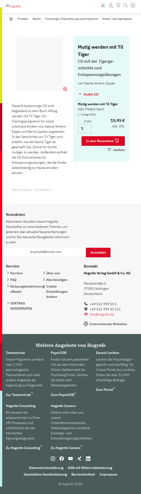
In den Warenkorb (100, 141)
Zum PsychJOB (62, 395)
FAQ (13, 280)
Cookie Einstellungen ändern (57, 291)
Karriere (16, 273)
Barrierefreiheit (83, 474)
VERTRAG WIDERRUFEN (21, 306)
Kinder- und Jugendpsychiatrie (121, 18)
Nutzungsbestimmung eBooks (27, 289)
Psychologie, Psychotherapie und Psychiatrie (71, 18)
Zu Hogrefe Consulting (23, 448)
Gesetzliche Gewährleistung (45, 474)
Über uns (53, 273)
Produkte (22, 18)
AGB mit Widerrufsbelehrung (90, 468)
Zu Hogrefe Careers (65, 448)
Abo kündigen (57, 280)
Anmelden (98, 252)
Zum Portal (104, 389)
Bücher (37, 18)
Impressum (108, 474)
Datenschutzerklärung (46, 468)
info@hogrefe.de (102, 314)
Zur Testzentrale (18, 395)
